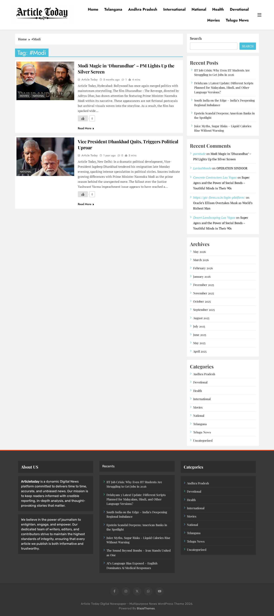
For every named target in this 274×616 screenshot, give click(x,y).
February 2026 (203, 268)
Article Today (89, 79)
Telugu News (237, 20)
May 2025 (199, 343)
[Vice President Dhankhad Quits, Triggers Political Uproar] (45, 156)
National (199, 9)
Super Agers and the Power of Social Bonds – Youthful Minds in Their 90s (221, 182)
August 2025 (201, 318)
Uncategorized (203, 440)
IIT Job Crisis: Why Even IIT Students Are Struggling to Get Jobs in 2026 (222, 72)
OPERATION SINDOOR (232, 168)
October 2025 (202, 301)
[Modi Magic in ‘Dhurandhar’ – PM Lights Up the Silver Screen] (45, 81)
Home (93, 9)
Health (218, 9)
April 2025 (199, 351)
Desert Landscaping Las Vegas (214, 217)
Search (196, 38)
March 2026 (201, 260)
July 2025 (199, 326)
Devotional (239, 9)
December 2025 (203, 285)
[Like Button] (83, 118)
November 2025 (203, 293)
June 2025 (199, 335)
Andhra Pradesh (142, 9)
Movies (213, 20)
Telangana (113, 9)
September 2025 (204, 310)
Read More (84, 128)
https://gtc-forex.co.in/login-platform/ (219, 197)
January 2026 (202, 276)
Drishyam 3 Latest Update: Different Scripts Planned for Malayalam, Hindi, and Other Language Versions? (223, 87)
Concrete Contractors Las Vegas (215, 177)
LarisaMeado (202, 168)
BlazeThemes (146, 608)
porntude (199, 153)
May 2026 (199, 252)
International (174, 9)
